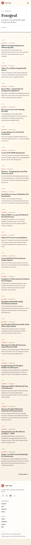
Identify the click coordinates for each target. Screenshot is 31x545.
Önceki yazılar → (23, 474)
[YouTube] (14, 495)
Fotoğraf (3, 503)
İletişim (3, 524)
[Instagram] (2, 495)
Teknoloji (3, 509)
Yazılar (3, 519)
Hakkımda (4, 521)
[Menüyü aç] (28, 3)
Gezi (2, 506)
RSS (2, 527)
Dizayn (3, 511)
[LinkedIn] (10, 495)
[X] (6, 495)
